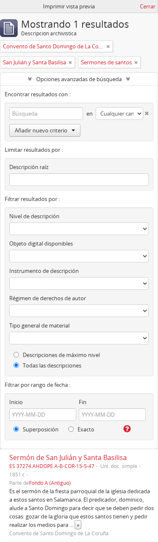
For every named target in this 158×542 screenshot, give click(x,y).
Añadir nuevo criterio (41, 130)
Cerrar (147, 6)
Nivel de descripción (34, 216)
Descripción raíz (28, 167)
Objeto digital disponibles (41, 243)
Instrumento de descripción (44, 271)
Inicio (16, 402)
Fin (82, 402)
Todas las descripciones (51, 365)
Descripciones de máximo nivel (60, 355)
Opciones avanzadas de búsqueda (79, 79)
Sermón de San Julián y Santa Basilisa (68, 457)
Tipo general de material (39, 325)
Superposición (40, 429)
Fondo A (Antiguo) (50, 482)
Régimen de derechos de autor (47, 298)
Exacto (85, 429)
